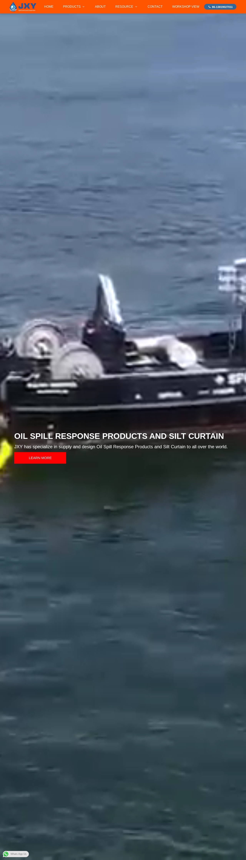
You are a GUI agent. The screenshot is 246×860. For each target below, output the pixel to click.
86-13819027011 (222, 6)
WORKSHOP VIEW (185, 6)
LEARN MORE (40, 458)
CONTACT (155, 6)
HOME (48, 6)
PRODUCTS (72, 6)
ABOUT (100, 6)
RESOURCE (124, 6)
